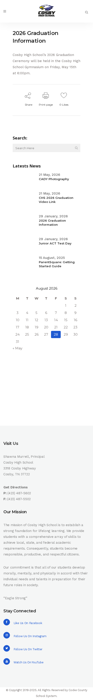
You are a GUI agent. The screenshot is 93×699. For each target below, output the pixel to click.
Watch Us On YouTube (28, 662)
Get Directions (15, 487)
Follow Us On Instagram (30, 636)
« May (17, 348)
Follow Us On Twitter (28, 649)
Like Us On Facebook (28, 623)
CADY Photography (54, 179)
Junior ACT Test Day (55, 243)
